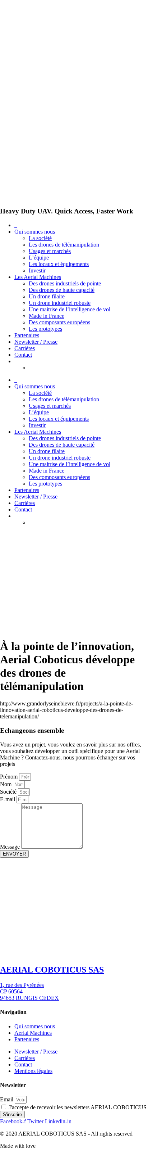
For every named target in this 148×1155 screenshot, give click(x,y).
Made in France (46, 316)
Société (9, 792)
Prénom (9, 776)
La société (40, 238)
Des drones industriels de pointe (65, 283)
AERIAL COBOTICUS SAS (52, 969)
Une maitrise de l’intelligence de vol (69, 309)
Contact (23, 355)
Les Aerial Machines (37, 277)
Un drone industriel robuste (60, 303)
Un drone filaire (47, 296)
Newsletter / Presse (35, 342)
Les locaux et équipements (59, 264)
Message (10, 847)
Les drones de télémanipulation (64, 245)
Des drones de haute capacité (61, 290)
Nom (6, 784)
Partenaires (26, 335)
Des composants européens (59, 322)
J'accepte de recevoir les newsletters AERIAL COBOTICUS (78, 1107)
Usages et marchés (50, 251)
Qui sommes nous (34, 232)
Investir (37, 270)
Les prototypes (45, 329)
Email (7, 1099)
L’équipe (39, 257)
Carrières (24, 348)
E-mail (8, 799)
